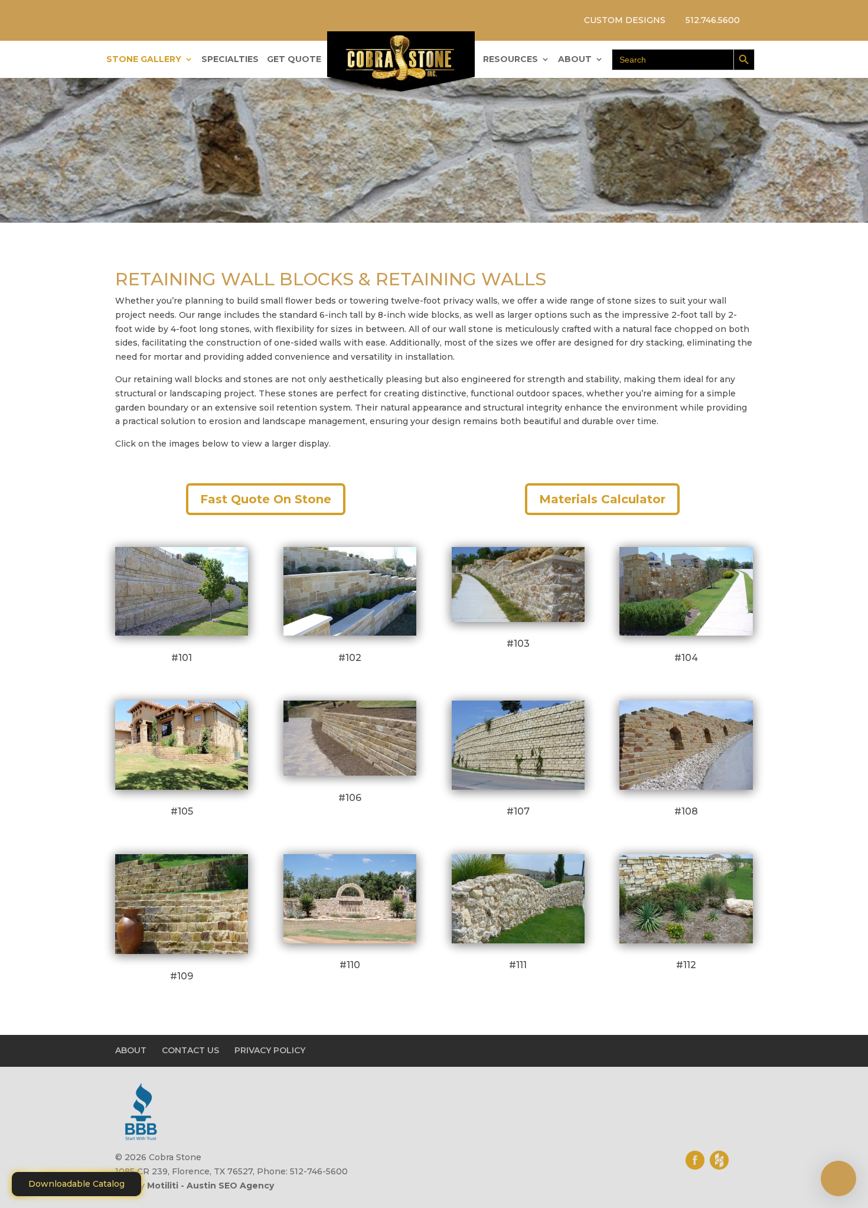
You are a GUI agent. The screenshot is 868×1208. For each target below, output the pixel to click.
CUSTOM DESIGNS (624, 20)
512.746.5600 (713, 20)
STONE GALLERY (143, 59)
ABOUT (575, 59)
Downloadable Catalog (76, 1183)
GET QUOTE (294, 59)
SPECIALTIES (230, 59)
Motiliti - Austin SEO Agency (210, 1185)
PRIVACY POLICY (269, 1050)
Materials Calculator (602, 499)
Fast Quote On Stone (265, 499)
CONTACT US (190, 1050)
